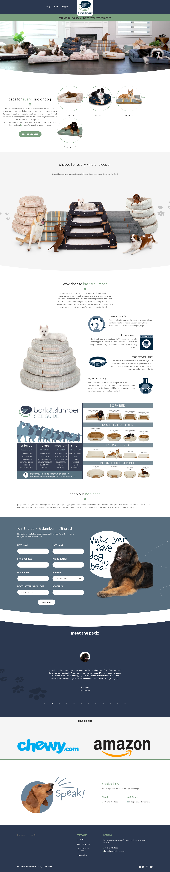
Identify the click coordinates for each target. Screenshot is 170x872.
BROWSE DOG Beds (30, 134)
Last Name (58, 545)
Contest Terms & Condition (83, 849)
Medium (98, 115)
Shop (48, 7)
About (55, 7)
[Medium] (99, 97)
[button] (44, 703)
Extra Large (69, 147)
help (21, 125)
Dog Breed (58, 586)
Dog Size (57, 572)
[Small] (70, 97)
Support (65, 7)
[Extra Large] (70, 129)
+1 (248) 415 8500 (111, 848)
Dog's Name (23, 572)
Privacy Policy (82, 855)
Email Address (24, 559)
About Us (80, 840)
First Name (23, 545)
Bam (85, 690)
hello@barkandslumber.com (114, 851)
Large (127, 115)
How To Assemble (83, 844)
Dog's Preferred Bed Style (30, 586)
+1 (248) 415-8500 (111, 802)
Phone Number (60, 559)
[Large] (129, 97)
